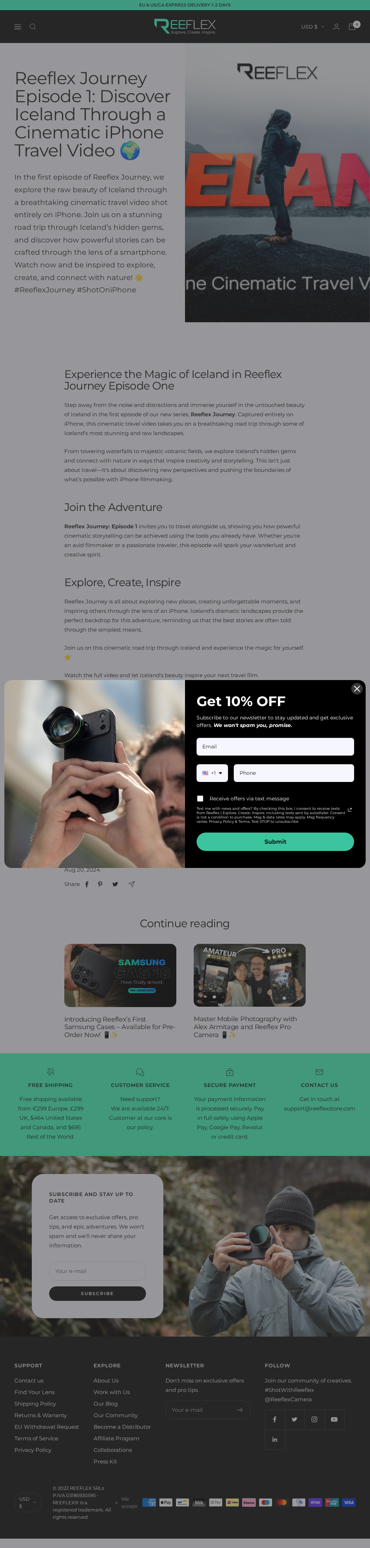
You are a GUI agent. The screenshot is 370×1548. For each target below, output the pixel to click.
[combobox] (212, 773)
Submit (275, 841)
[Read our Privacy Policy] (349, 809)
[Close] (357, 688)
